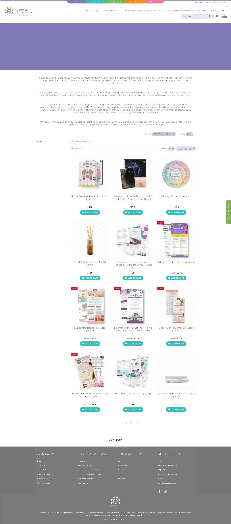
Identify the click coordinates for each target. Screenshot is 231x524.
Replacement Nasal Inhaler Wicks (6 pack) (176, 395)
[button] (186, 148)
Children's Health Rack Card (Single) (176, 262)
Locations (154, 2)
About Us (41, 465)
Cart (119, 461)
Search (210, 16)
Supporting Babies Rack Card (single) (90, 329)
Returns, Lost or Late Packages (90, 470)
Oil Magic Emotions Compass (176, 196)
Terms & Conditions (45, 483)
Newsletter (122, 479)
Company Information (46, 474)
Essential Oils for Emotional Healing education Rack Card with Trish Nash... (133, 331)
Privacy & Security (45, 479)
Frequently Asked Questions (89, 474)
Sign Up (77, 2)
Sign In (96, 2)
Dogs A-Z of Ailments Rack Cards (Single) (176, 329)
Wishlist (121, 470)
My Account (116, 2)
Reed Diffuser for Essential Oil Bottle (90, 263)
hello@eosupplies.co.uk (212, 2)
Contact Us (135, 2)
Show (164, 148)
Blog (39, 461)
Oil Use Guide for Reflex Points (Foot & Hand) (89, 197)
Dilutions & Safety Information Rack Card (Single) (90, 395)
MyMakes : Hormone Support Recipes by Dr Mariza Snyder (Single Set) (133, 265)
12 (138, 422)
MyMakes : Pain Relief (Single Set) (133, 393)
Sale (119, 474)
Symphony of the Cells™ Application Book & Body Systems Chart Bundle (133, 197)
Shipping (81, 461)
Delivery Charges (84, 465)
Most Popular (83, 483)
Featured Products (85, 479)
